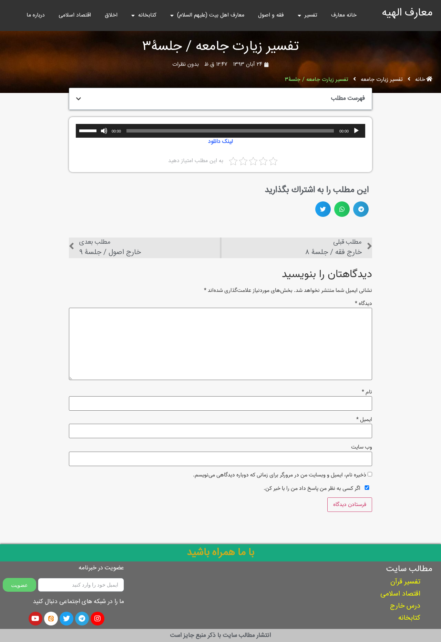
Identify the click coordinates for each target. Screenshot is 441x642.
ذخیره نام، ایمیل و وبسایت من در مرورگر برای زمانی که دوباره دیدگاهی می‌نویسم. (279, 475)
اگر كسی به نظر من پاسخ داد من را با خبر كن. (313, 488)
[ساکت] (104, 130)
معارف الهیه (407, 13)
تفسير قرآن (405, 582)
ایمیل (364, 419)
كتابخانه (409, 618)
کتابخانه (147, 15)
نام (367, 392)
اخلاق (111, 15)
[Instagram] (97, 618)
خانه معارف (344, 15)
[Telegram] (82, 618)
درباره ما (36, 15)
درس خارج (405, 606)
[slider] (89, 130)
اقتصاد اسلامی (75, 15)
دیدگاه (363, 303)
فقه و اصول (271, 15)
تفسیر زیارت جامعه (382, 80)
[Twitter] (66, 618)
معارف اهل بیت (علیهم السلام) (210, 15)
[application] (220, 131)
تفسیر (311, 15)
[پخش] (356, 130)
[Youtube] (35, 618)
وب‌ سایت (361, 447)
